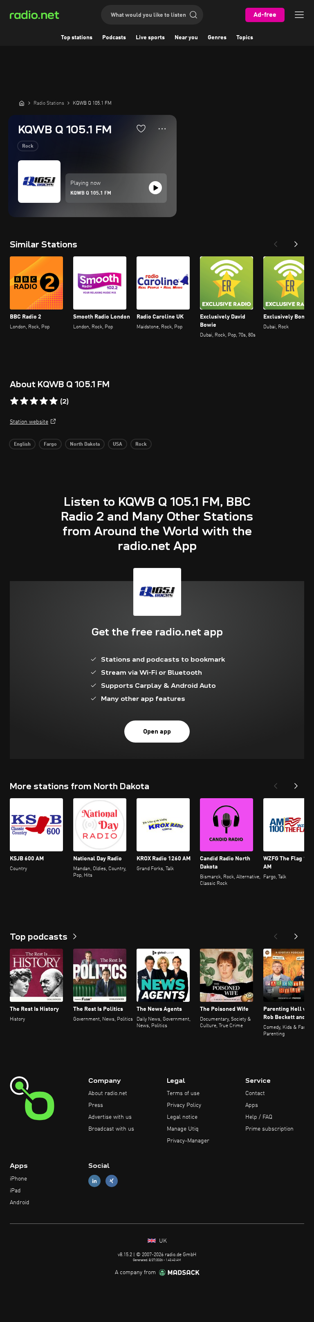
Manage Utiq (183, 1129)
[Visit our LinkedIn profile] (94, 1181)
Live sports (150, 37)
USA (117, 444)
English (22, 444)
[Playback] (155, 187)
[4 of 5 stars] (44, 401)
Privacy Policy (184, 1105)
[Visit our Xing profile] (111, 1181)
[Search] (193, 15)
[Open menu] (299, 15)
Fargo (50, 444)
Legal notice (182, 1117)
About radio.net (107, 1093)
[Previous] (275, 241)
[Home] (21, 103)
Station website (29, 422)
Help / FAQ (258, 1117)
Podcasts (114, 37)
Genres (217, 37)
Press (95, 1105)
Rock (28, 146)
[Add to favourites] (141, 128)
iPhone (18, 1179)
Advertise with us (110, 1117)
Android (19, 1202)
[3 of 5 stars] (34, 401)
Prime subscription (269, 1129)
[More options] (162, 129)
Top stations (76, 37)
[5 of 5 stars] (53, 401)
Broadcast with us (111, 1129)
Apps (251, 1105)
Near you (186, 37)
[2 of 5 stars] (24, 401)
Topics (244, 37)
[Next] (296, 241)
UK (162, 1241)
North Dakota (85, 444)
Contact (255, 1093)
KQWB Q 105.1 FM (90, 193)
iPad (15, 1191)
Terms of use (183, 1093)
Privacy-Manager (188, 1141)
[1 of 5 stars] (14, 401)
